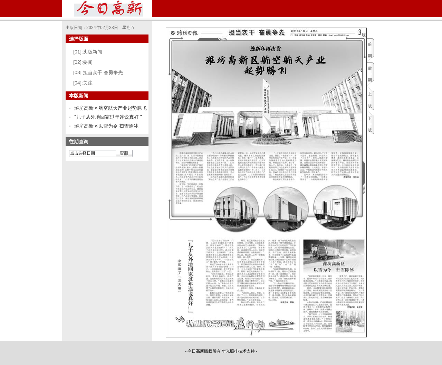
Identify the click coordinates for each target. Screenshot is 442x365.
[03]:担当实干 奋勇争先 (98, 72)
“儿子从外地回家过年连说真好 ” (108, 117)
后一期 (370, 74)
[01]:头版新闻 (87, 52)
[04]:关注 (83, 83)
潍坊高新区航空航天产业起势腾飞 (110, 108)
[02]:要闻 (83, 62)
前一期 (370, 50)
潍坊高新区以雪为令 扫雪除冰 (106, 126)
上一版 (370, 100)
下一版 (370, 124)
